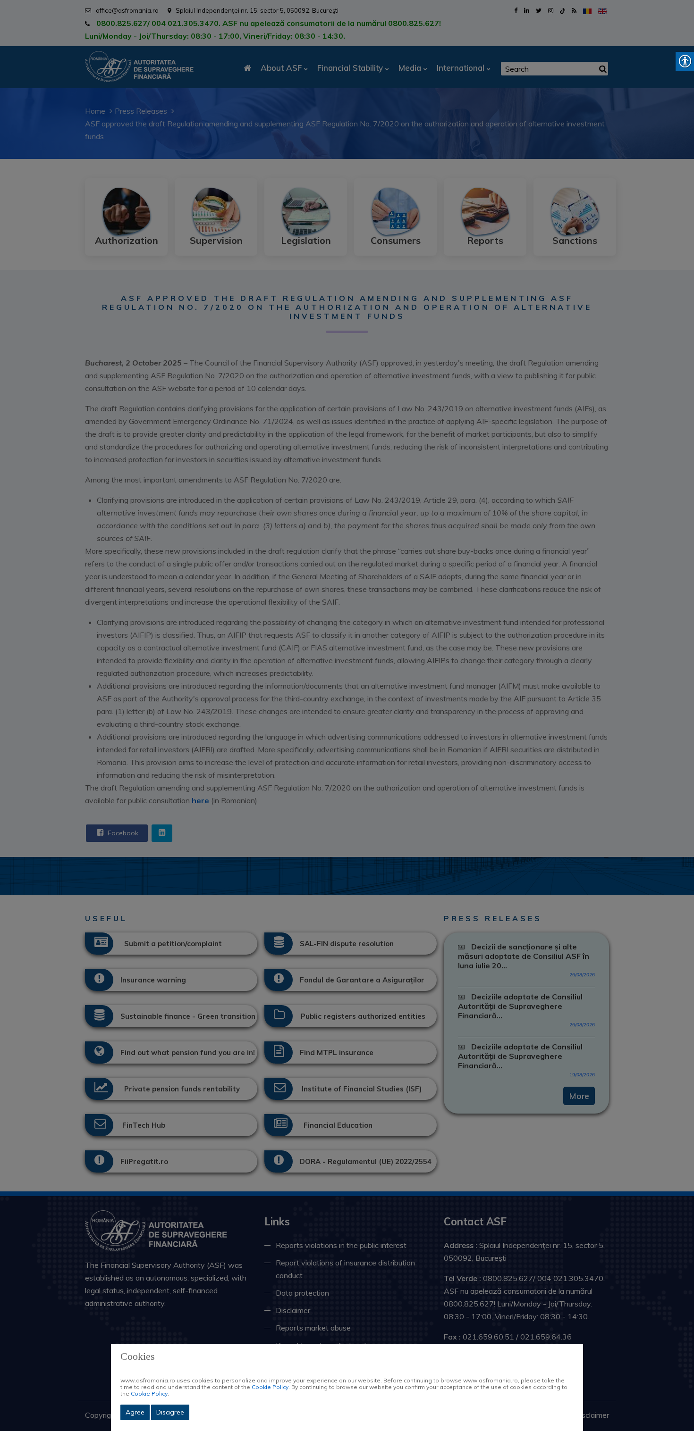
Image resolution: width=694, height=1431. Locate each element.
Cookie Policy (270, 1386)
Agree (135, 1412)
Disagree (170, 1412)
